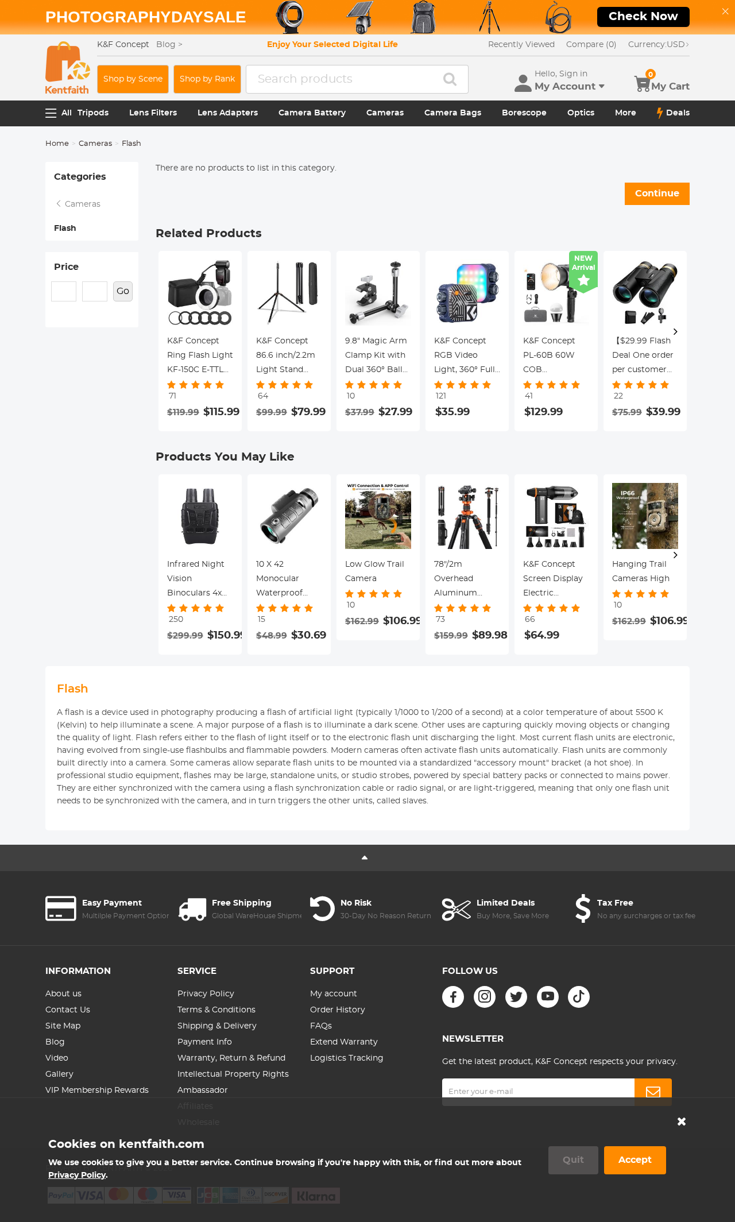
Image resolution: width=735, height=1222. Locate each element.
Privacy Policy (205, 994)
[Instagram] (485, 997)
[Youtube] (548, 997)
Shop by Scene (133, 79)
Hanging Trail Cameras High (641, 571)
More (625, 113)
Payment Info (204, 1042)
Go (123, 291)
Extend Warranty (344, 1042)
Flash (65, 229)
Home (57, 144)
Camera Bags (452, 113)
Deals (678, 113)
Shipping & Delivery (217, 1026)
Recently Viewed (521, 45)
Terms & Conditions (216, 1010)
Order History (337, 1010)
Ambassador (202, 1090)
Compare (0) (591, 45)
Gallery (59, 1074)
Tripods (93, 113)
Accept (635, 1160)
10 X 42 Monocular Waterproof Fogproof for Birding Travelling (282, 580)
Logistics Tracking (347, 1058)
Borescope (524, 113)
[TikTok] (579, 997)
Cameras (385, 113)
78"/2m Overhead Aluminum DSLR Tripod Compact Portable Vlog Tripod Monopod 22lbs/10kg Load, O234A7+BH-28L (467, 580)
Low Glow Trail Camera (374, 571)
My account (333, 994)
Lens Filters (153, 113)
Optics (580, 113)
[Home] (67, 67)
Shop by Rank (207, 79)
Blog (55, 1042)
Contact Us (67, 1010)
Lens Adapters (228, 113)
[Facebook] (453, 997)
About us (63, 994)
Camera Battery (312, 113)
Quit (573, 1160)
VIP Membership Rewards (97, 1090)
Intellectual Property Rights (233, 1074)
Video (56, 1058)
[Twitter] (516, 997)
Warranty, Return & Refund (231, 1058)
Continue (657, 193)
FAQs (321, 1026)
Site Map (62, 1026)
